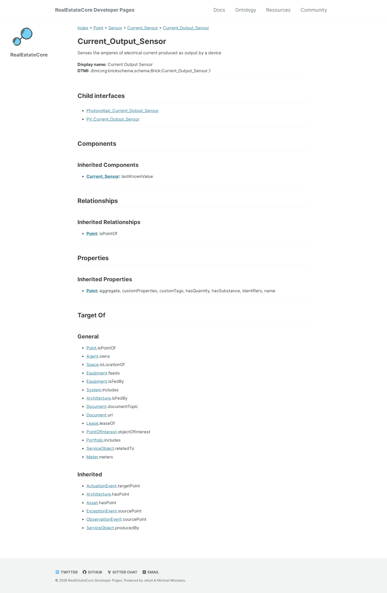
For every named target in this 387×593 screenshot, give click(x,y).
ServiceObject (100, 448)
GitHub (94, 572)
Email (153, 572)
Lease (92, 423)
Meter (92, 457)
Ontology (245, 10)
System (93, 389)
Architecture (98, 398)
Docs (219, 10)
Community (314, 10)
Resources (278, 10)
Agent (92, 356)
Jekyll (148, 580)
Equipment (96, 373)
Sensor (115, 28)
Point (98, 28)
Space (92, 364)
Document (96, 406)
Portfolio (94, 440)
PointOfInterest (101, 431)
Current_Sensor (142, 28)
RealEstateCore (29, 55)
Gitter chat (124, 572)
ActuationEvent (101, 485)
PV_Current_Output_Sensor (113, 119)
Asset (92, 502)
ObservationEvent (104, 519)
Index (82, 28)
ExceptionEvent (101, 511)
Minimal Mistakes (171, 580)
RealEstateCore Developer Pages (94, 10)
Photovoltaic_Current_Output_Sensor (122, 110)
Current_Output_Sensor (186, 28)
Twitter (69, 572)
